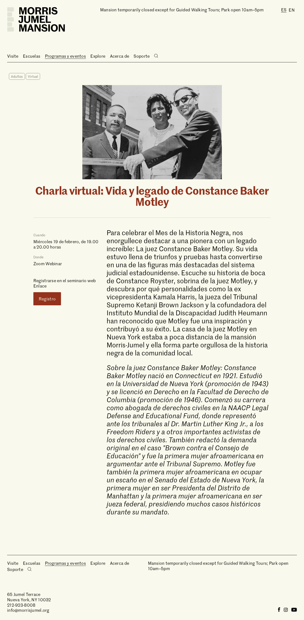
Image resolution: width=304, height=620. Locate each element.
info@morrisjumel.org (28, 610)
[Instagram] (286, 610)
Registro (47, 299)
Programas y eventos (65, 56)
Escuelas (31, 56)
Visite (12, 56)
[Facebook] (279, 610)
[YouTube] (294, 610)
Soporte (142, 56)
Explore (97, 56)
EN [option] (292, 10)
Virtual (33, 76)
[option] (291, 10)
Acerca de (119, 56)
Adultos (17, 76)
